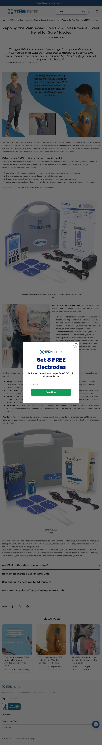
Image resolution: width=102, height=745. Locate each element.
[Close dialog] (76, 345)
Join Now (51, 392)
